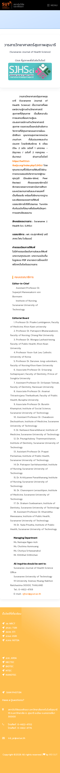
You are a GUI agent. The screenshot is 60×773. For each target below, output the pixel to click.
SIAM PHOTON (13, 692)
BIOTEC (9, 666)
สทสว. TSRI (11, 627)
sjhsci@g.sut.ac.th (31, 594)
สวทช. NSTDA (12, 640)
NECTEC (9, 662)
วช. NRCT (10, 623)
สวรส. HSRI (11, 636)
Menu (54, 5)
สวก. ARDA (11, 658)
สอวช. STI (10, 632)
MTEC (8, 670)
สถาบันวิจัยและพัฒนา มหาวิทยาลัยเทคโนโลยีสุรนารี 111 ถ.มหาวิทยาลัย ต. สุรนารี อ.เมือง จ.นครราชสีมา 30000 (32, 713)
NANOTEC (10, 674)
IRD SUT (53, 754)
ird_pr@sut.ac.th (16, 738)
